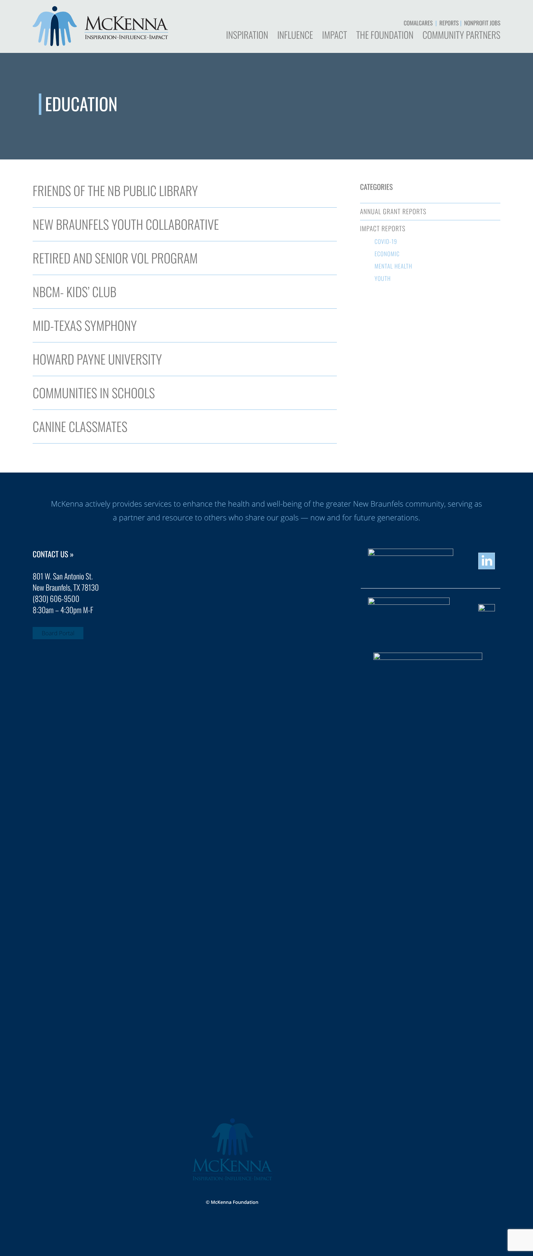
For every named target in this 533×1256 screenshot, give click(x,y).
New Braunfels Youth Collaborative (126, 224)
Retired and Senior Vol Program (115, 258)
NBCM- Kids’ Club (74, 291)
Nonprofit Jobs (482, 22)
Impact (334, 36)
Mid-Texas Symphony (85, 325)
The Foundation (384, 36)
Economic (387, 253)
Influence (295, 36)
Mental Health (393, 266)
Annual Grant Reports (393, 211)
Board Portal (58, 633)
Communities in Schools (94, 392)
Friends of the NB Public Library (115, 190)
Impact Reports (382, 228)
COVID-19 (386, 241)
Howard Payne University (97, 359)
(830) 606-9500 (56, 598)
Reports (449, 22)
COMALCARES (418, 22)
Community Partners (461, 36)
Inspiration (247, 36)
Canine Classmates (80, 426)
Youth (383, 278)
